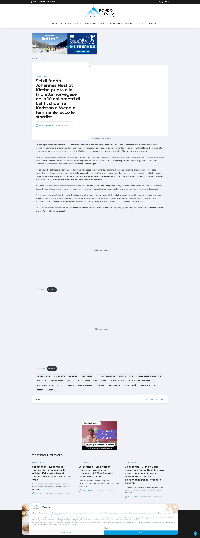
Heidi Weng (42, 381)
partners (43, 513)
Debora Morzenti (135, 497)
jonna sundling (118, 381)
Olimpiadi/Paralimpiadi (120, 24)
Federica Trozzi (42, 493)
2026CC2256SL (41, 368)
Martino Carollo (45, 385)
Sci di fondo (50, 24)
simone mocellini (148, 385)
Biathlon (65, 24)
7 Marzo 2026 (65, 125)
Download (51, 290)
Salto (76, 24)
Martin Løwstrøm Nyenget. (141, 381)
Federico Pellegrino (106, 376)
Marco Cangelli (45, 125)
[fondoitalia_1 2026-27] (64, 43)
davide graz (59, 376)
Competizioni (39, 2)
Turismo (153, 24)
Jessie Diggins (74, 381)
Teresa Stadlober (45, 390)
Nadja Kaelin (114, 385)
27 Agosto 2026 (110, 490)
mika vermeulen (85, 385)
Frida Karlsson (126, 376)
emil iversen (86, 376)
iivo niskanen (57, 381)
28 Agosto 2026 (63, 493)
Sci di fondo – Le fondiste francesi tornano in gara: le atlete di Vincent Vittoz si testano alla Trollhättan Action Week (51, 473)
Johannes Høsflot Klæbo (95, 381)
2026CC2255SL (41, 290)
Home (34, 59)
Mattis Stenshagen (65, 385)
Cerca (52, 2)
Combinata (89, 24)
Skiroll (102, 24)
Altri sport (141, 24)
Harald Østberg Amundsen (149, 376)
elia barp (73, 376)
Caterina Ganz (43, 376)
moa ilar (100, 385)
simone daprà (130, 385)
